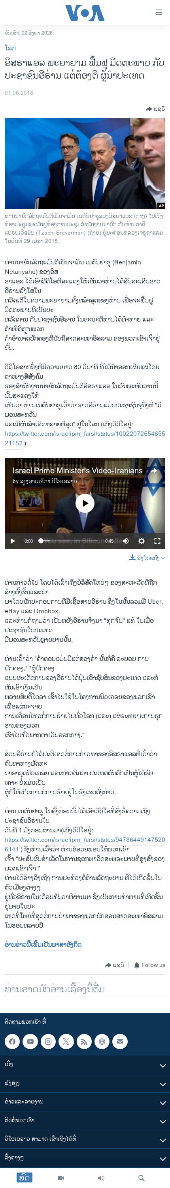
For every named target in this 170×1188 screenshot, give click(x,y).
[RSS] (84, 1041)
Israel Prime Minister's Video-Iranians (78, 471)
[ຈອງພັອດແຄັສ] (119, 1041)
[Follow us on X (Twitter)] (66, 1041)
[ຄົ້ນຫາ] (141, 1178)
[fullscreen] (157, 541)
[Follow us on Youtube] (30, 1041)
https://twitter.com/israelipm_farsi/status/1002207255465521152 (85, 439)
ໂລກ (10, 48)
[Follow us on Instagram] (48, 1041)
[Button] (155, 109)
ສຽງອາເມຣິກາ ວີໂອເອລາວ (48, 481)
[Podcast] (102, 1041)
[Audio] (101, 1178)
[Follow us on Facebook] (12, 1041)
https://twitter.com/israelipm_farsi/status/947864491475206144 (85, 845)
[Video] (61, 1178)
